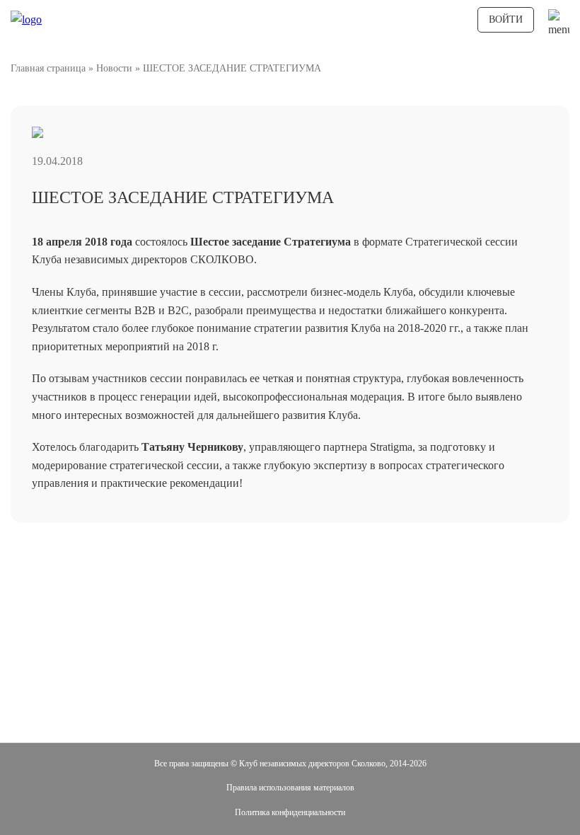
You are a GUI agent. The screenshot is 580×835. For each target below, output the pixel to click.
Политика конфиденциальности (290, 812)
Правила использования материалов (290, 788)
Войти (506, 19)
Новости (114, 68)
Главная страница (48, 68)
